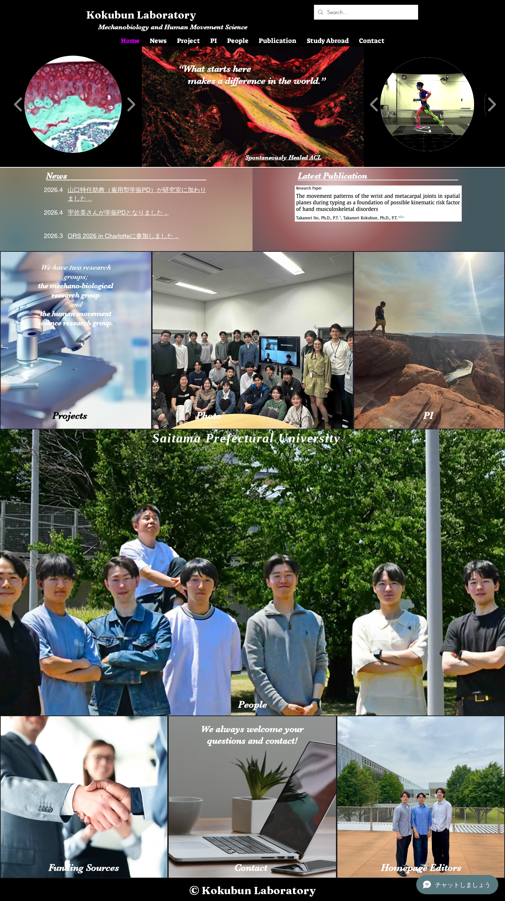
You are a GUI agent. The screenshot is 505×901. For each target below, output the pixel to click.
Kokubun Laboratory (141, 15)
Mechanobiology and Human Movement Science (172, 27)
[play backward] (18, 104)
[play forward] (131, 104)
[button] (73, 104)
